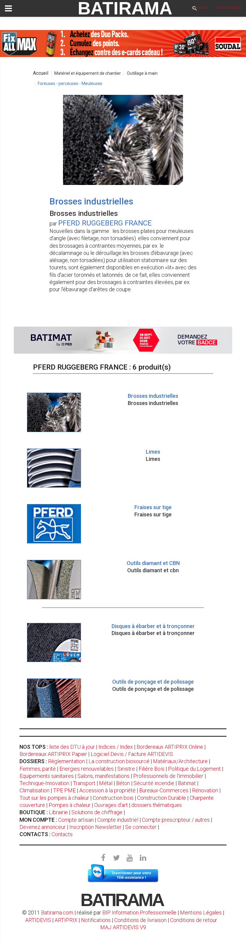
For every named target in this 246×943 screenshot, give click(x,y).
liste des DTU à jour (72, 747)
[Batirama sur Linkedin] (143, 858)
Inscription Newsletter (95, 827)
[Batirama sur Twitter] (116, 858)
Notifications (96, 920)
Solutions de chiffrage (96, 812)
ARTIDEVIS (38, 920)
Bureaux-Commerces (163, 790)
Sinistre (126, 769)
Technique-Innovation (44, 783)
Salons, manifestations (103, 776)
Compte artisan (76, 820)
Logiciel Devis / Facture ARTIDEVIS (132, 754)
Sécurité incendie (154, 783)
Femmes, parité (38, 769)
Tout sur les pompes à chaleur (54, 798)
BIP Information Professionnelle (139, 912)
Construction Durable (161, 798)
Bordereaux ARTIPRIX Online (169, 747)
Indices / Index (115, 747)
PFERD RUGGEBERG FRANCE (105, 223)
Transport (84, 783)
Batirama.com (57, 912)
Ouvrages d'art (111, 805)
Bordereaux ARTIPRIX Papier (53, 754)
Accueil (40, 73)
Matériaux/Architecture (180, 761)
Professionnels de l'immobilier (168, 776)
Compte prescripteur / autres (176, 820)
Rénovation (205, 790)
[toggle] (8, 8)
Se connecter (141, 827)
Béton (123, 783)
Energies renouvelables (86, 769)
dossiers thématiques (156, 805)
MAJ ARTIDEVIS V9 (123, 927)
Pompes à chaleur (70, 805)
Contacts (62, 834)
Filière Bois (151, 769)
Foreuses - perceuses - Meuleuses (70, 83)
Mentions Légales (201, 912)
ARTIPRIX (66, 920)
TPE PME (64, 790)
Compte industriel (117, 820)
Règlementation (66, 761)
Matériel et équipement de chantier (87, 73)
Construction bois (113, 798)
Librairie (58, 812)
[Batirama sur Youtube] (130, 858)
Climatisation (35, 790)
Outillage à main (142, 73)
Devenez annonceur (43, 827)
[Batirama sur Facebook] (103, 858)
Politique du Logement (194, 769)
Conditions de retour (193, 920)
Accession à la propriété (107, 790)
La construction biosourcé (118, 761)
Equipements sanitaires (47, 776)
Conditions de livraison (140, 920)
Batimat (187, 783)
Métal (105, 783)
